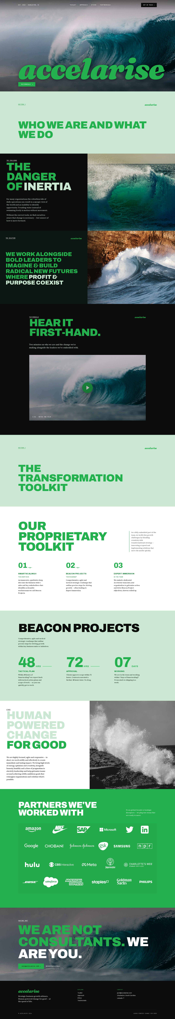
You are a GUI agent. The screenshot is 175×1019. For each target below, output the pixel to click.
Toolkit (73, 5)
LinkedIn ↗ (120, 998)
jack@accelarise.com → (31, 966)
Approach (84, 5)
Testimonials (105, 5)
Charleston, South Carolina (126, 995)
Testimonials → (27, 84)
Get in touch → (149, 5)
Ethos (93, 5)
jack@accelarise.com (124, 993)
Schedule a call (53, 966)
